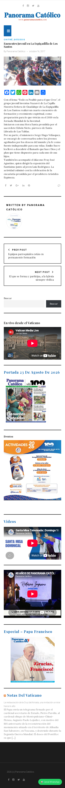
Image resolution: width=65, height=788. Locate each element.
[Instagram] (28, 5)
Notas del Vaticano (24, 695)
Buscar (8, 298)
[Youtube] (38, 5)
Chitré (8, 40)
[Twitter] (33, 5)
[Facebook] (23, 5)
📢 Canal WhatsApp (50, 782)
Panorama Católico (16, 51)
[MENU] (7, 30)
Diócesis (19, 40)
